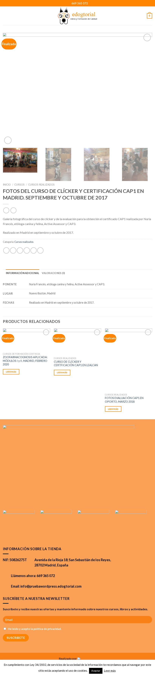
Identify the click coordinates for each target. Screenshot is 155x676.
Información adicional (22, 273)
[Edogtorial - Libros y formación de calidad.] (77, 15)
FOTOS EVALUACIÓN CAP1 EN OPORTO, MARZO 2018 (124, 399)
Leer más (11, 371)
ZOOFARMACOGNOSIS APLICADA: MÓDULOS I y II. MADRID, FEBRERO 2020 (25, 361)
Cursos (19, 184)
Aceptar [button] (95, 670)
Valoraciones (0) (53, 273)
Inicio (7, 184)
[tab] (22, 273)
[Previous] (10, 89)
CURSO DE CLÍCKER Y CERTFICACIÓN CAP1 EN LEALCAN (76, 363)
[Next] (144, 89)
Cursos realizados (41, 184)
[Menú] (8, 15)
